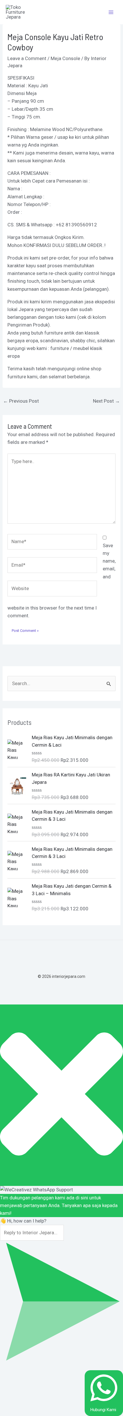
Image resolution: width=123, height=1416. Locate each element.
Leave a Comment (26, 58)
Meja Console (65, 58)
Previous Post (21, 401)
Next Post (106, 401)
